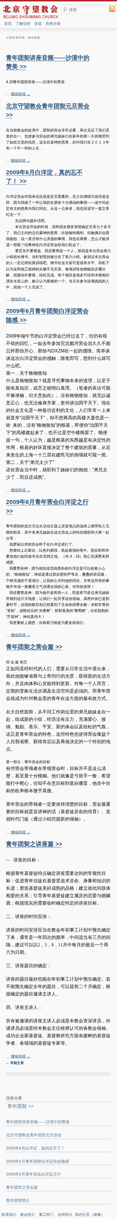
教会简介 (27, 1214)
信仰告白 (65, 1214)
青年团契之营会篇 (22, 1187)
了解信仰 (23, 23)
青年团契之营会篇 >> (34, 646)
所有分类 (53, 23)
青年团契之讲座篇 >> (34, 844)
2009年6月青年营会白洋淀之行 (33, 1174)
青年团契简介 (18, 1200)
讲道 (38, 23)
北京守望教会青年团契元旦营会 (34, 1135)
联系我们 (8, 1214)
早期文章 (15, 1063)
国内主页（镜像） (90, 1214)
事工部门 (46, 1214)
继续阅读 (20, 94)
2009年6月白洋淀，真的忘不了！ (35, 1148)
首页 (8, 23)
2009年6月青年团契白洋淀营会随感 (37, 1161)
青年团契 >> (20, 1106)
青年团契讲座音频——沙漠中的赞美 (38, 1122)
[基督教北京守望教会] (30, 18)
